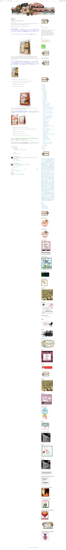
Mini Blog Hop (45, 135)
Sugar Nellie (52, 192)
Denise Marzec (15, 163)
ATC (41, 159)
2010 (43, 88)
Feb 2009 (44, 145)
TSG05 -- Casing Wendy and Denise (48, 116)
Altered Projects (43, 158)
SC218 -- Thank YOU (46, 137)
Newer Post (12, 169)
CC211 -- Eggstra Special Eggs (47, 111)
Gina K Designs (44, 169)
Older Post (37, 169)
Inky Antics (43, 171)
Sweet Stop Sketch (44, 194)
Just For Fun (51, 172)
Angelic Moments (45, 136)
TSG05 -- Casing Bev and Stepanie (48, 112)
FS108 (44, 141)
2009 (43, 89)
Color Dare (49, 163)
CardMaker (42, 161)
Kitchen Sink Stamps (45, 206)
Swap (42, 193)
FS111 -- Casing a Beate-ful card (47, 115)
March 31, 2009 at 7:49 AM (17, 153)
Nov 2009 (44, 91)
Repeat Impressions (45, 207)
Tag (49, 195)
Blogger (37, 547)
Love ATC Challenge (44, 175)
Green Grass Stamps (50, 169)
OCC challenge (48, 178)
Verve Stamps (49, 199)
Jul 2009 (44, 96)
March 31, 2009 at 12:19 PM (17, 165)
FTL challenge (52, 168)
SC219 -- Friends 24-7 (46, 130)
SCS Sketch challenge (50, 188)
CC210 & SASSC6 (45, 122)
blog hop (49, 159)
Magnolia (42, 176)
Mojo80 (44, 102)
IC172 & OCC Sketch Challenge (47, 117)
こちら (12, 34)
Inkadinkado (52, 170)
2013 (43, 84)
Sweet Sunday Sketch (51, 194)
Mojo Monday (49, 177)
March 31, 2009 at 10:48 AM (17, 160)
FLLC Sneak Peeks (46, 167)
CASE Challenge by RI (48, 162)
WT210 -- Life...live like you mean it (48, 129)
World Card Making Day (48, 200)
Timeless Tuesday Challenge (47, 197)
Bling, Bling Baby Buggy (46, 138)
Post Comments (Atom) (18, 170)
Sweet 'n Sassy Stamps (48, 193)
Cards (46, 161)
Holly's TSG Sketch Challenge (47, 143)
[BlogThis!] (24, 142)
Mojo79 (26, 108)
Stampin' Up (47, 192)
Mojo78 (26, 56)
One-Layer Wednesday (48, 179)
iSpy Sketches (46, 172)
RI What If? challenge (51, 182)
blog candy (45, 159)
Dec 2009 (44, 90)
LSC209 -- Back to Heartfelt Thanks (48, 142)
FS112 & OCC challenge (46, 103)
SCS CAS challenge (48, 183)
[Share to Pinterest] (27, 142)
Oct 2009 (44, 92)
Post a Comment (14, 167)
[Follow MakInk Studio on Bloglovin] (45, 58)
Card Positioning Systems (49, 160)
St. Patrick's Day (45, 123)
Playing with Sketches (46, 131)
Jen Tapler (23, 23)
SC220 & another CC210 (46, 121)
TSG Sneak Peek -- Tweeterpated (47, 108)
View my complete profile (44, 27)
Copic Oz (47, 164)
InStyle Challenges (49, 171)
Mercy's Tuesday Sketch (48, 176)
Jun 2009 (44, 97)
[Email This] (23, 142)
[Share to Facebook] (26, 142)
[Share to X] (25, 142)
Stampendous (47, 191)
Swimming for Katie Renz (45, 195)
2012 (43, 85)
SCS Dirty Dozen (49, 185)
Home (25, 169)
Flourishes (52, 167)
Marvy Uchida (23, 57)
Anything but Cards (50, 158)
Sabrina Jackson (15, 156)
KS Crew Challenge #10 (46, 104)
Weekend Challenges (46, 124)
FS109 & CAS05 (45, 132)
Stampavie (42, 191)
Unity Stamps (43, 199)
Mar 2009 (44, 101)
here (13, 26)
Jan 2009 (44, 146)
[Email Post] (21, 142)
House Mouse (48, 170)
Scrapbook (44, 183)
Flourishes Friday (45, 168)
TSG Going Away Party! (46, 118)
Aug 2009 (44, 95)
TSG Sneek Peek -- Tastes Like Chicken (48, 107)
